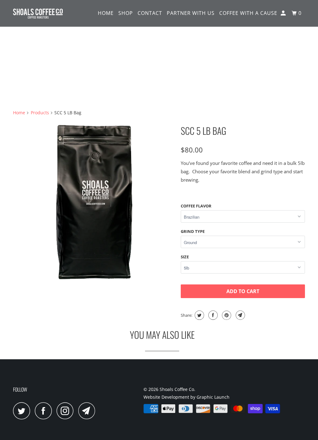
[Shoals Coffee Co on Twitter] (23, 410)
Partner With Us (191, 13)
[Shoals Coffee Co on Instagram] (67, 410)
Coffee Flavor (196, 206)
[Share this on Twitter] (198, 315)
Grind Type (193, 231)
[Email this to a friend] (239, 315)
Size (185, 257)
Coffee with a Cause (248, 13)
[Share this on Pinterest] (225, 315)
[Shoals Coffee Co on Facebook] (45, 410)
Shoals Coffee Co (177, 389)
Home (106, 13)
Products (40, 113)
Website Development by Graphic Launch (186, 397)
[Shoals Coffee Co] (38, 13)
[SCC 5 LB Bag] (94, 202)
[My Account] (283, 13)
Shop (125, 13)
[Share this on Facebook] (212, 315)
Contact (150, 13)
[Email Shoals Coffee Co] (88, 410)
